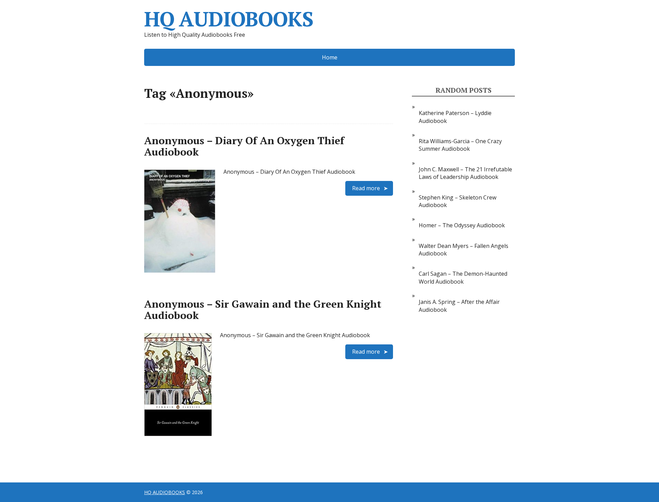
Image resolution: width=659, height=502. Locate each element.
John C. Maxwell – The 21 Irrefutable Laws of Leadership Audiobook (465, 173)
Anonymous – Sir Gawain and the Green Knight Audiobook (262, 309)
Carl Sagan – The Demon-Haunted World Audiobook (463, 277)
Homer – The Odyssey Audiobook (462, 225)
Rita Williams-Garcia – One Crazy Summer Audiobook (460, 144)
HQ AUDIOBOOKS (228, 18)
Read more (366, 188)
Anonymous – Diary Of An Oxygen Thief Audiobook (244, 146)
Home (329, 57)
